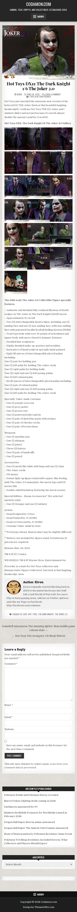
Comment (10, 663)
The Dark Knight (46, 614)
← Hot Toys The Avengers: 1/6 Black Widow (38, 636)
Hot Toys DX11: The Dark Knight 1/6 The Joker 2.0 (38, 86)
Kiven (19, 94)
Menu (40, 16)
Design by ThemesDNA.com (38, 907)
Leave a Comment (53, 94)
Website (9, 729)
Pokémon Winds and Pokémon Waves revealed (31, 795)
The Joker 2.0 (61, 614)
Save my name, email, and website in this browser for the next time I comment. (36, 747)
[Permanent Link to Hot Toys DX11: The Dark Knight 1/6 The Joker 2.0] (38, 52)
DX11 (25, 614)
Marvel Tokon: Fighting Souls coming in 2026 (30, 801)
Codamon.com (38, 4)
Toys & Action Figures (40, 96)
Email (8, 717)
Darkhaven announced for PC (21, 806)
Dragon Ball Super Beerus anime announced (29, 822)
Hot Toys (32, 614)
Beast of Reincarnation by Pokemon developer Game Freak (38, 834)
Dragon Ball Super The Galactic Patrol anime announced (36, 828)
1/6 (21, 614)
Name (8, 705)
